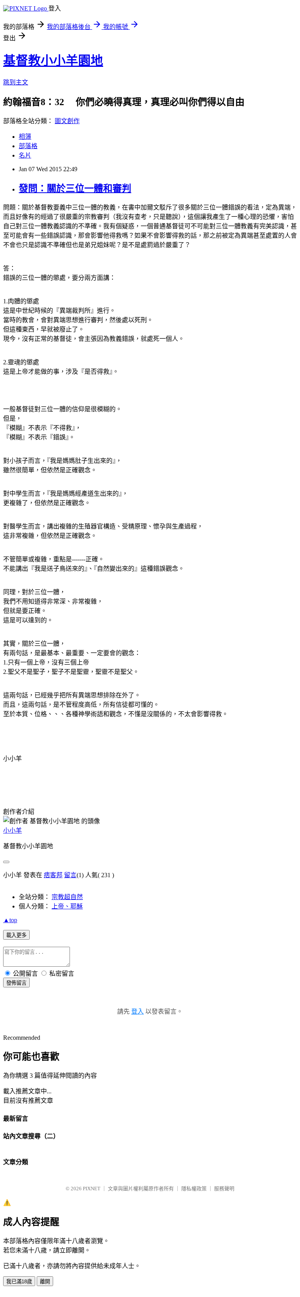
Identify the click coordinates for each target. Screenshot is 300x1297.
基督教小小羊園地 (53, 61)
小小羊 (12, 830)
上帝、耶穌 (67, 906)
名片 (25, 155)
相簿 (25, 136)
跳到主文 (15, 82)
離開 (45, 1281)
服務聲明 (224, 1188)
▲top (10, 920)
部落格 (28, 146)
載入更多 (16, 935)
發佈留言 (16, 983)
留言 (70, 875)
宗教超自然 (67, 897)
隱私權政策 (194, 1188)
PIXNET (91, 1188)
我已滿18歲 (19, 1281)
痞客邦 (53, 875)
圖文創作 (67, 121)
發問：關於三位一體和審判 (75, 188)
